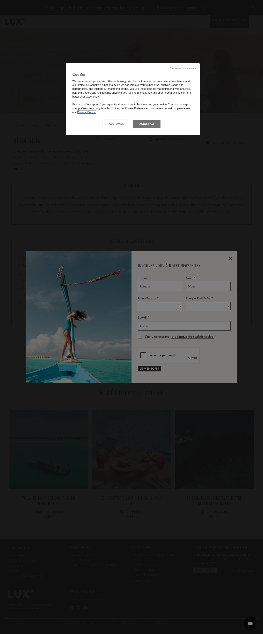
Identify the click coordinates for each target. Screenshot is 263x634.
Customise (116, 123)
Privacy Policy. (86, 112)
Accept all (147, 123)
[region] (133, 99)
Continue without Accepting (183, 68)
